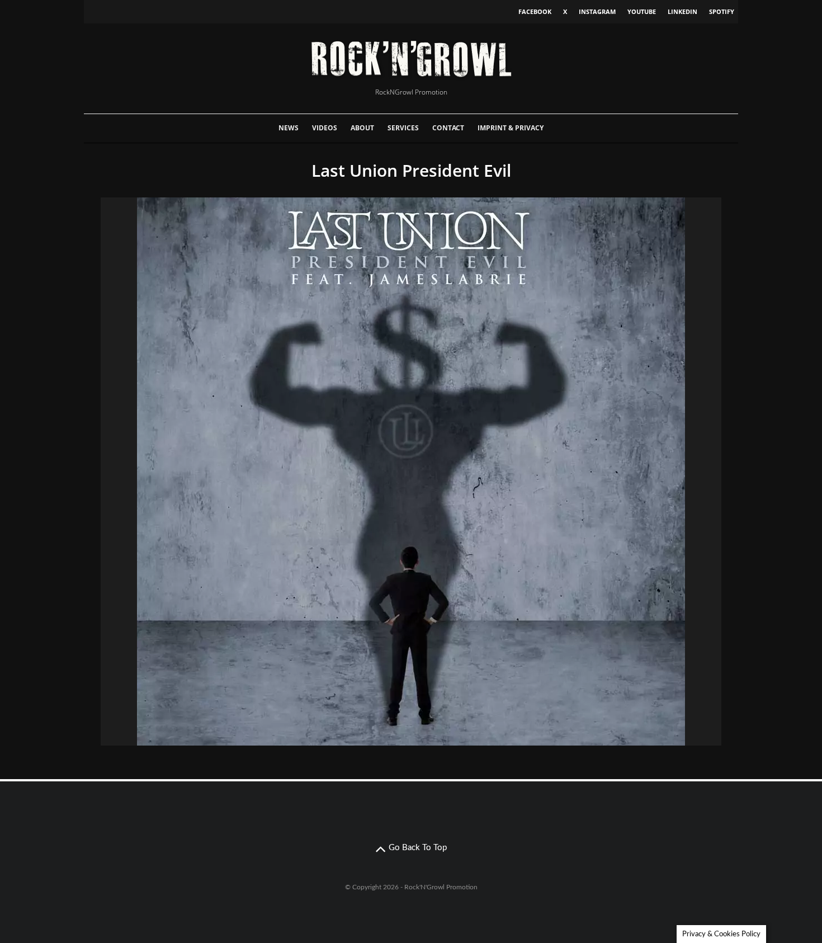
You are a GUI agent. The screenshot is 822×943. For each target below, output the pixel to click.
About (362, 128)
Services (403, 128)
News (288, 128)
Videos (324, 128)
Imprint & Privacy (511, 128)
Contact (448, 128)
